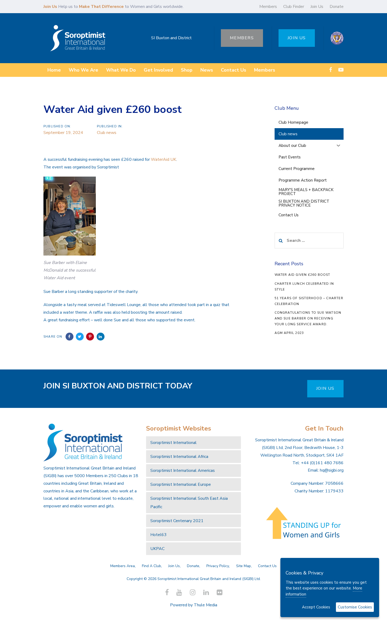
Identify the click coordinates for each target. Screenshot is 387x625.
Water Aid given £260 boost (302, 275)
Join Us (316, 6)
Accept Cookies (316, 607)
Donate (337, 6)
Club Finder (293, 6)
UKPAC (157, 549)
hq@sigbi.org (332, 470)
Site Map (243, 565)
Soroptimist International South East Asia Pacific (189, 503)
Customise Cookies (355, 607)
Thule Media (205, 605)
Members (268, 6)
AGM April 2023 (289, 333)
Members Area (122, 565)
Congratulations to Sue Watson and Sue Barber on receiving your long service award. (308, 318)
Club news (106, 133)
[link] (163, 159)
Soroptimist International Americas (182, 470)
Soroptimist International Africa (179, 456)
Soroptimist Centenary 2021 (177, 521)
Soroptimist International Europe (180, 484)
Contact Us (267, 565)
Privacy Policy (217, 565)
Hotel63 (158, 535)
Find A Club (151, 565)
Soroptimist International (173, 443)
